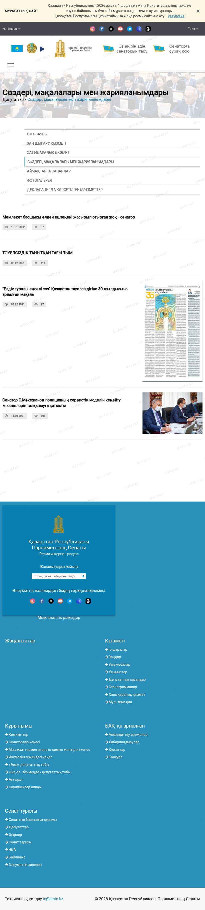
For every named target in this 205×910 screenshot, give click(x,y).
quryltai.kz (176, 16)
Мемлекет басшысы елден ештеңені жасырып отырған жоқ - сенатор (68, 217)
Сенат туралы (21, 811)
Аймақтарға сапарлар (49, 171)
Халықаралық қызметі (48, 153)
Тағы (192, 29)
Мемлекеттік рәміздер (59, 617)
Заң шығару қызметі (46, 143)
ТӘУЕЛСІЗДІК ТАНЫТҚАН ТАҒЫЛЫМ (37, 253)
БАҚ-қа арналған (125, 726)
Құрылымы (18, 726)
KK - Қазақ (10, 29)
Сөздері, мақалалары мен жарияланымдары (69, 99)
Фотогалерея (39, 180)
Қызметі (115, 641)
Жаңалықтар (20, 641)
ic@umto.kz (53, 898)
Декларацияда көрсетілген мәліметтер (65, 190)
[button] (41, 49)
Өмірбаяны (37, 134)
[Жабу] (198, 11)
